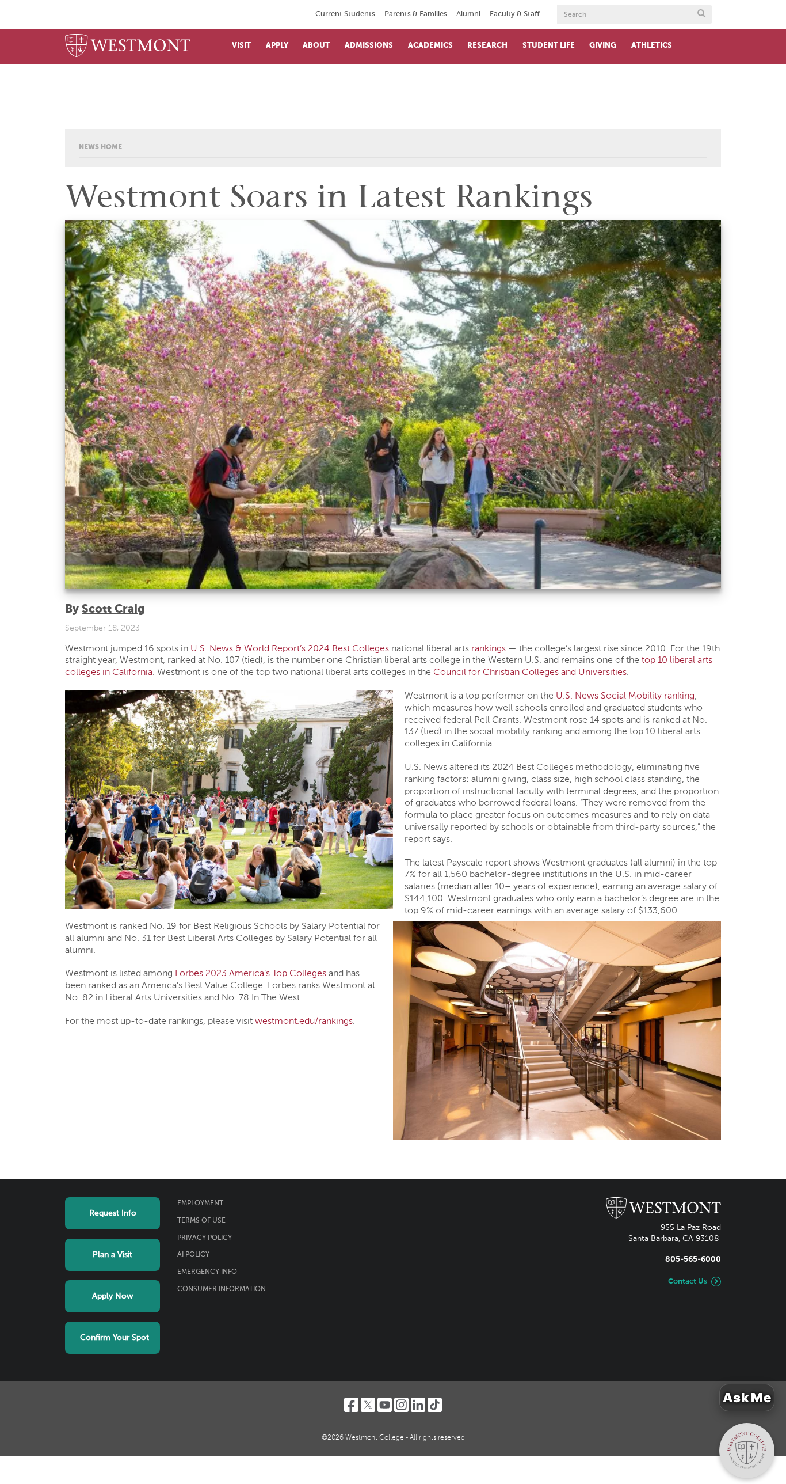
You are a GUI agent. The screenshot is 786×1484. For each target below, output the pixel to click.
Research (487, 46)
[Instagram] (401, 1405)
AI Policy (193, 1254)
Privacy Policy (204, 1238)
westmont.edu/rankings (304, 1021)
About (316, 46)
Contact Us (687, 1281)
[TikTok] (435, 1405)
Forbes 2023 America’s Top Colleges (250, 973)
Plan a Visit (112, 1255)
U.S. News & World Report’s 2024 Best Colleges (289, 649)
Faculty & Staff (515, 14)
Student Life (548, 46)
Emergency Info (207, 1272)
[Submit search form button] (701, 14)
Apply (277, 46)
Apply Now (112, 1296)
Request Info (112, 1213)
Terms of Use (201, 1220)
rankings (488, 649)
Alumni (468, 14)
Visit (241, 46)
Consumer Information (221, 1289)
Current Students (345, 14)
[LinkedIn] (418, 1405)
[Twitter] (368, 1405)
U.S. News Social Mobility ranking (625, 696)
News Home (100, 147)
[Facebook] (351, 1405)
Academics (430, 46)
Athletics (651, 46)
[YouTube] (384, 1405)
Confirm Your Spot (114, 1338)
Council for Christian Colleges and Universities (530, 672)
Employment (200, 1203)
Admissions (369, 46)
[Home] (127, 46)
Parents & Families (415, 14)
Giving (602, 46)
